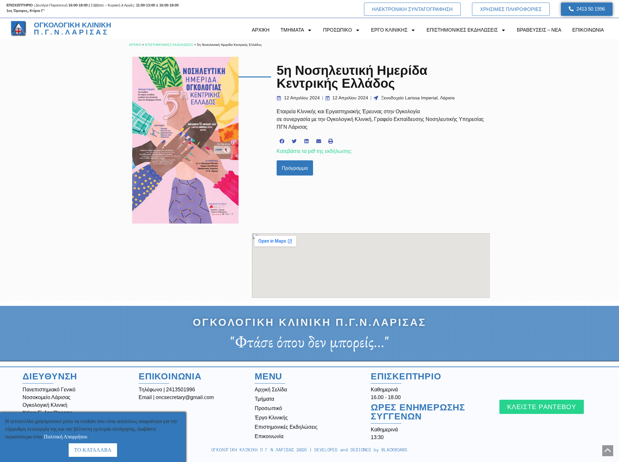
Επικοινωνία (269, 436)
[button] (282, 141)
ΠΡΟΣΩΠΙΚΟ (337, 30)
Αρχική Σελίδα (271, 389)
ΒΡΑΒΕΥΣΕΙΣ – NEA (539, 30)
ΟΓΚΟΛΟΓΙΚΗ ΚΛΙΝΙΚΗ (72, 28)
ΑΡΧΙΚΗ (261, 30)
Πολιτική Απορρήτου (65, 436)
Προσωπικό (268, 408)
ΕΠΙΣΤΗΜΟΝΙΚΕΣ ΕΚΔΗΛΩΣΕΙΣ (462, 30)
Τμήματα (264, 399)
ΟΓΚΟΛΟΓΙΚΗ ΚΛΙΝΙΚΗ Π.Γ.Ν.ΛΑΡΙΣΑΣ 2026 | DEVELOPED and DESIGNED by (309, 450)
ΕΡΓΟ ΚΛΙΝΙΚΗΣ (389, 30)
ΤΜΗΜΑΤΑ (292, 30)
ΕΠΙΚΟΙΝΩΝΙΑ (588, 30)
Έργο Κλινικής (271, 417)
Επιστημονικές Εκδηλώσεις (286, 427)
